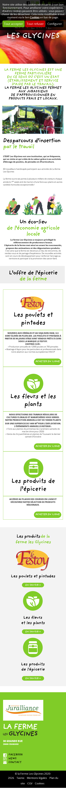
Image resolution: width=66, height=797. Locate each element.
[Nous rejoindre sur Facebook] (33, 755)
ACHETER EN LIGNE (47, 362)
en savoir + (33, 585)
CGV (29, 783)
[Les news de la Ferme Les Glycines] (33, 759)
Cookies (34, 17)
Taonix (20, 778)
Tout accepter (13, 24)
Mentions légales (37, 778)
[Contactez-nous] (33, 763)
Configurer (54, 24)
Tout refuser (35, 24)
